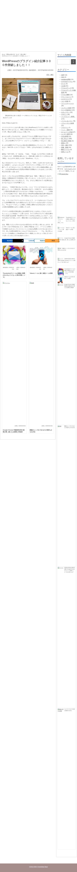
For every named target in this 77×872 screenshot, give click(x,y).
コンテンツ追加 (66, 108)
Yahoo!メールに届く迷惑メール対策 (41, 273)
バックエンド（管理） (68, 116)
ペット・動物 (65, 130)
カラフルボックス (70, 169)
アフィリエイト (66, 97)
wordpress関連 (66, 79)
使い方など (64, 138)
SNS (62, 77)
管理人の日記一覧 (10, 54)
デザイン (64, 114)
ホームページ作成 (66, 132)
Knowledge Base (12, 7)
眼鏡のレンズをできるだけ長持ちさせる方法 (41, 431)
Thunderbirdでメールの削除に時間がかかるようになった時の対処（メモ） (14, 275)
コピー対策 (64, 101)
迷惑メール (64, 152)
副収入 (63, 143)
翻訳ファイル (65, 149)
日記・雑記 (23, 54)
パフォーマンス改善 (67, 123)
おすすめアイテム (66, 81)
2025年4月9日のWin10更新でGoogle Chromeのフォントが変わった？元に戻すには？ (66, 260)
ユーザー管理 (65, 134)
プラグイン (64, 127)
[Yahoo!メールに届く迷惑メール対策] (61, 229)
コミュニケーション (67, 103)
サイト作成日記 (66, 110)
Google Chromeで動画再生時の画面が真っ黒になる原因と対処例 (14, 431)
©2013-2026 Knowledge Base (38, 866)
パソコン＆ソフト (66, 121)
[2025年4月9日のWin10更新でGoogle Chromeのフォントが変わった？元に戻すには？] (60, 259)
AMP (62, 75)
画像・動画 (64, 147)
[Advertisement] (38, 32)
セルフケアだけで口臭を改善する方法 (69, 710)
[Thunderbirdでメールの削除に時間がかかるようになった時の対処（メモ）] (61, 219)
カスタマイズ (65, 99)
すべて (17, 54)
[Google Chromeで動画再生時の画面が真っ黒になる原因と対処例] (60, 238)
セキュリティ (65, 112)
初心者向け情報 (66, 141)
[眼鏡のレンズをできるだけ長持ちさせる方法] (59, 248)
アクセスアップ (66, 88)
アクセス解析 (65, 94)
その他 (63, 86)
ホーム (3, 54)
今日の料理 (64, 136)
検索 (73, 61)
